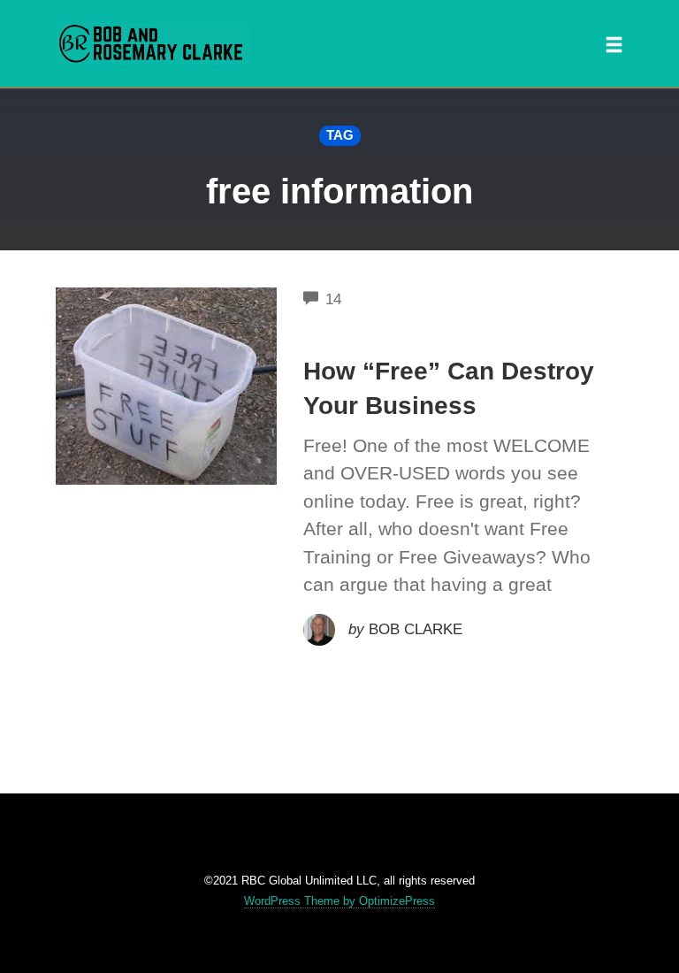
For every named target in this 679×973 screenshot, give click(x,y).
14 (333, 299)
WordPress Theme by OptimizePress (339, 901)
